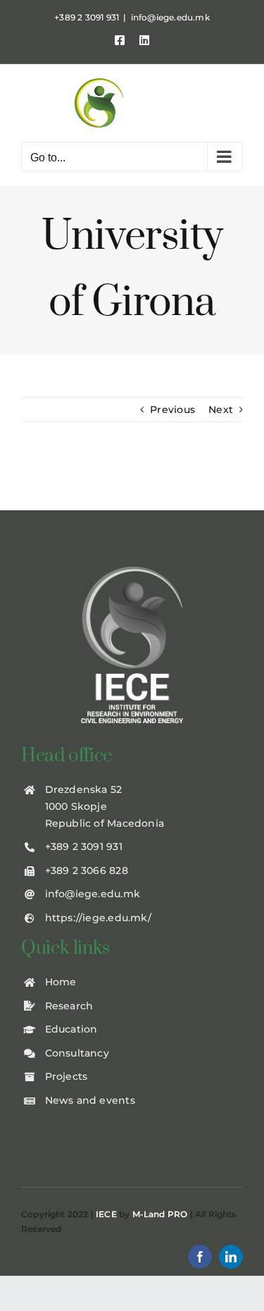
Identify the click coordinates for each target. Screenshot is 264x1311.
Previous (172, 409)
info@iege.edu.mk (170, 17)
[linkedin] (231, 1257)
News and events (90, 1100)
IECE (106, 1214)
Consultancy (77, 1053)
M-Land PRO (160, 1214)
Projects (66, 1076)
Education (71, 1029)
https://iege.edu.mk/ (98, 917)
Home (61, 981)
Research (69, 1005)
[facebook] (200, 1257)
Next (220, 409)
